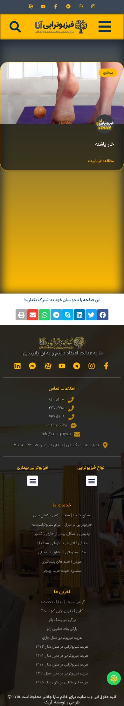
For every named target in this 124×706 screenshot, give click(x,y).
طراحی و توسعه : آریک (62, 702)
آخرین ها (62, 592)
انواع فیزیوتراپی (91, 467)
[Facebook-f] (56, 6)
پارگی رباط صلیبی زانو (62, 629)
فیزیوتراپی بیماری (33, 467)
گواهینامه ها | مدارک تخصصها (61, 602)
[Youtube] (43, 6)
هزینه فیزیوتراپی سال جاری (62, 638)
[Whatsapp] (80, 6)
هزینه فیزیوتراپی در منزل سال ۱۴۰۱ (62, 656)
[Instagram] (93, 6)
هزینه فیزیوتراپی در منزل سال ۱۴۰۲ (62, 647)
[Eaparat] (30, 6)
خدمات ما (62, 505)
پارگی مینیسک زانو (61, 620)
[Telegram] (68, 6)
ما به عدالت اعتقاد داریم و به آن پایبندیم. (62, 353)
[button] (15, 26)
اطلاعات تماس (62, 388)
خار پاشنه (104, 144)
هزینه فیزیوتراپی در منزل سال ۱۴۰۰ (62, 664)
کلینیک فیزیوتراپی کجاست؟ (61, 611)
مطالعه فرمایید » (101, 161)
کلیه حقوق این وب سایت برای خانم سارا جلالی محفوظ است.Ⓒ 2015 (62, 697)
